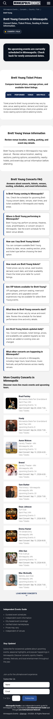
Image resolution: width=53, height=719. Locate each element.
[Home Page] (26, 3)
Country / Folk (34, 9)
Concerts (23, 9)
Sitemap (23, 714)
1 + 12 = (6, 698)
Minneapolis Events (10, 9)
